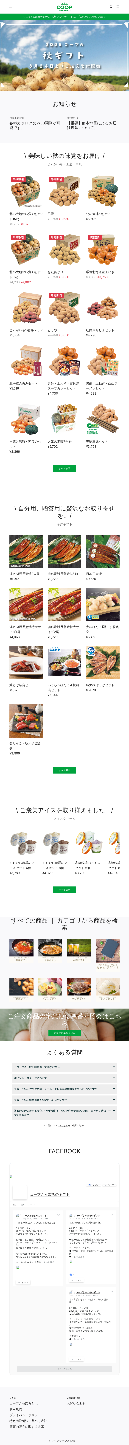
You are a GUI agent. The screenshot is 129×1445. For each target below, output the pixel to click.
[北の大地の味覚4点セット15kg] (26, 191)
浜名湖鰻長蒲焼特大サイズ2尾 (63, 629)
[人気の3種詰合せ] (64, 419)
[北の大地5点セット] (103, 191)
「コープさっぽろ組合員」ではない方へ (36, 1067)
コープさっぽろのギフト (50, 1194)
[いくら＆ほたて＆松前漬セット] (64, 662)
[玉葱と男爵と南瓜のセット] (26, 419)
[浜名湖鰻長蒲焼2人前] (26, 551)
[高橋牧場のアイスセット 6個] (89, 843)
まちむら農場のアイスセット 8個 (54, 865)
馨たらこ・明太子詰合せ (25, 745)
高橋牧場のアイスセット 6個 (87, 865)
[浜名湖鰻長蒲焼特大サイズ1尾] (26, 604)
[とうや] (64, 307)
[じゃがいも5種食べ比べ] (26, 307)
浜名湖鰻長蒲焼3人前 (63, 574)
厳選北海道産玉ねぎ (100, 272)
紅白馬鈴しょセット (100, 330)
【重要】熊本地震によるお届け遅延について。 (92, 125)
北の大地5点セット (99, 214)
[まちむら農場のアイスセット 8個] (56, 843)
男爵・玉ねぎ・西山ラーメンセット (102, 385)
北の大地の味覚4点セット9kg (26, 274)
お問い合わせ (76, 1403)
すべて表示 (64, 468)
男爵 (51, 214)
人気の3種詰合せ (60, 441)
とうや (52, 330)
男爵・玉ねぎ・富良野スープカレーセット (63, 385)
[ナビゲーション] (10, 6)
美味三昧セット (97, 441)
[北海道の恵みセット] (26, 361)
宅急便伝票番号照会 (64, 1033)
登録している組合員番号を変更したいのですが (40, 1099)
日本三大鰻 (94, 574)
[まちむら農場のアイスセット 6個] (23, 843)
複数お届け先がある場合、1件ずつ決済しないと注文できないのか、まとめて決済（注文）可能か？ (62, 1112)
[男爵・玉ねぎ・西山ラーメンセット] (103, 361)
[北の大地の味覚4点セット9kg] (26, 249)
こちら (64, 1125)
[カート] (118, 6)
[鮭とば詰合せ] (26, 662)
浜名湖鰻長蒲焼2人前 (24, 574)
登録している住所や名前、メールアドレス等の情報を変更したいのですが (55, 1088)
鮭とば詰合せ (18, 685)
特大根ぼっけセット (100, 685)
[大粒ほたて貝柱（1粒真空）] (103, 604)
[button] (15, 853)
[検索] (111, 6)
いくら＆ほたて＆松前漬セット (63, 687)
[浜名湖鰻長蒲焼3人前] (64, 551)
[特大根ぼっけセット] (103, 662)
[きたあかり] (64, 249)
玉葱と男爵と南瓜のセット (25, 444)
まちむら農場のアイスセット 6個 (22, 865)
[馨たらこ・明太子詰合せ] (26, 720)
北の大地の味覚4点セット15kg (26, 216)
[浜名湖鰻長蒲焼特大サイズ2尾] (64, 604)
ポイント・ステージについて (30, 1078)
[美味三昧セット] (103, 419)
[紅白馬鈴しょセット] (103, 307)
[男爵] (64, 191)
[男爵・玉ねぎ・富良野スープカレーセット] (64, 361)
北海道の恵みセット (23, 383)
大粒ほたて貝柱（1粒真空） (102, 629)
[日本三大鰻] (103, 551)
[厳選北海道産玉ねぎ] (103, 249)
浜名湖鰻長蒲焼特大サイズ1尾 (25, 629)
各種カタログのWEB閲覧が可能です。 (34, 125)
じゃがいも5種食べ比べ (26, 330)
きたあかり (55, 272)
